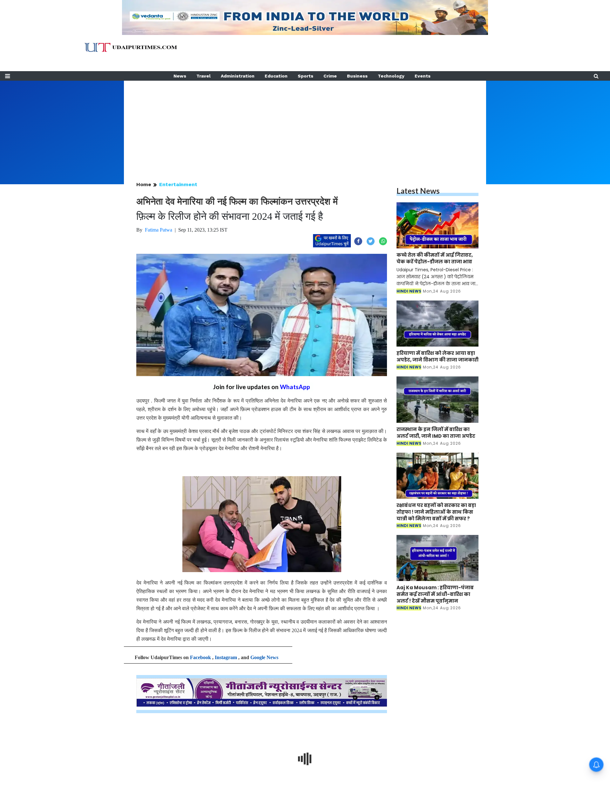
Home (143, 184)
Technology (391, 75)
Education (276, 75)
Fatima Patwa (158, 230)
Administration (237, 75)
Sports (305, 75)
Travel (203, 75)
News (179, 75)
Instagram (226, 657)
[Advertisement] (305, 125)
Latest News (418, 190)
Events (422, 75)
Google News (264, 657)
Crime (330, 75)
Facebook (200, 657)
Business (357, 75)
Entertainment (178, 184)
